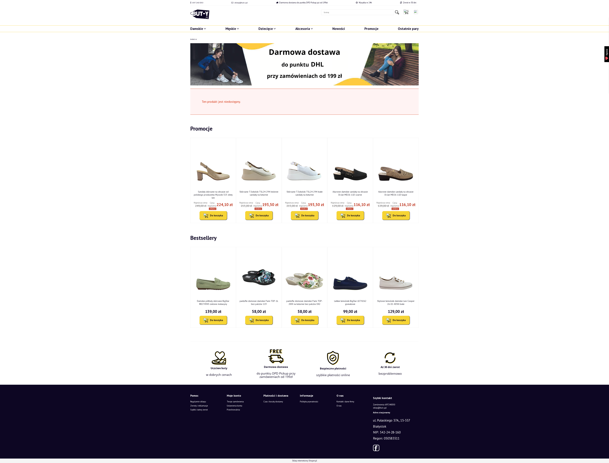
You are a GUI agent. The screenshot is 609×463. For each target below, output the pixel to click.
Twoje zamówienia (235, 401)
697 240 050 (197, 2)
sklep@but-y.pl (241, 2)
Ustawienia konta (234, 405)
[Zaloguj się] (416, 12)
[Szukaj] (397, 12)
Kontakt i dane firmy (345, 401)
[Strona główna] (199, 14)
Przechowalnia (233, 409)
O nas (339, 405)
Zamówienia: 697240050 (384, 404)
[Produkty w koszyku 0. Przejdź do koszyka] (407, 12)
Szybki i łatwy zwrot (199, 409)
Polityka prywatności (309, 401)
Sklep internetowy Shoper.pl (304, 460)
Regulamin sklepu (198, 401)
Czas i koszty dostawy (273, 401)
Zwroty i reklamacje (199, 405)
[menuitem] (198, 28)
